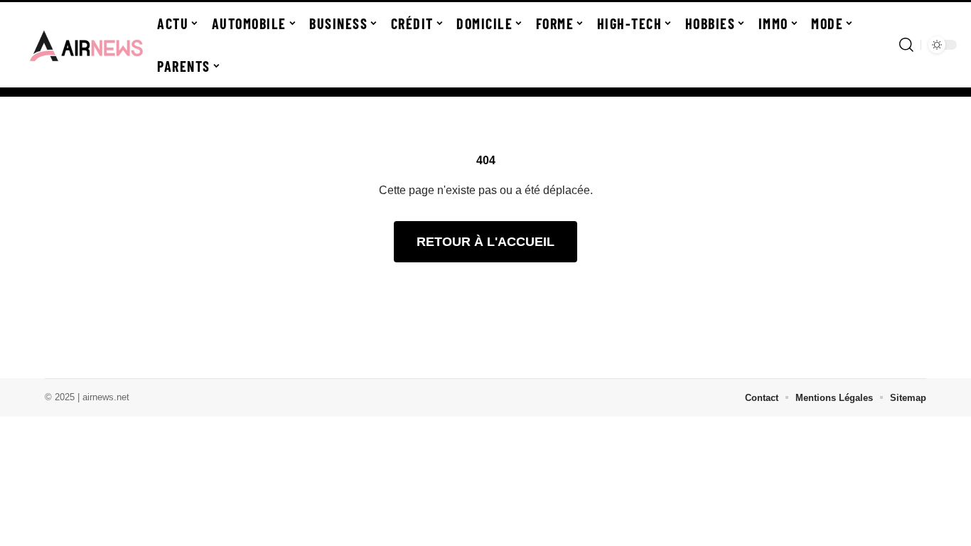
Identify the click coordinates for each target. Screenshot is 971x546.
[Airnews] (87, 45)
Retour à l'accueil (485, 242)
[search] (906, 45)
